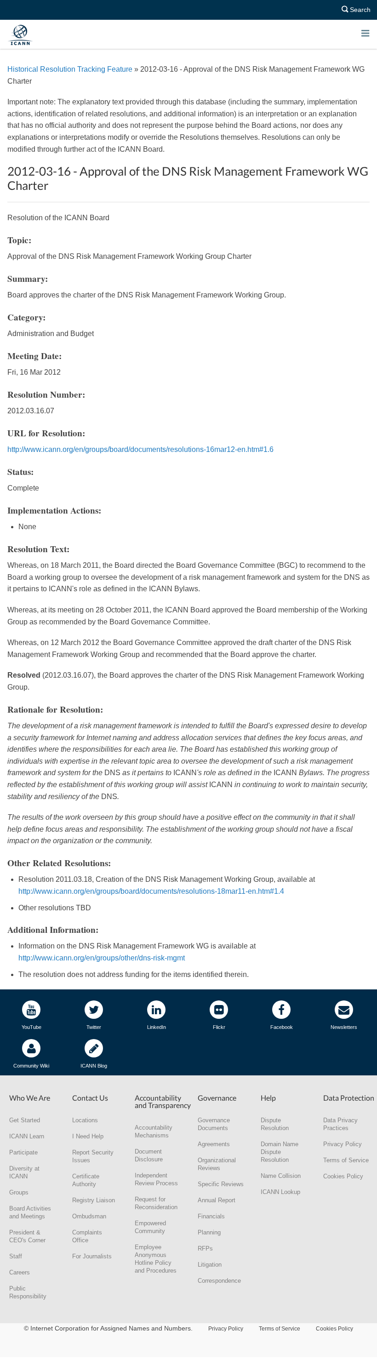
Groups (19, 1192)
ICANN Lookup (280, 1191)
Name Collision (281, 1175)
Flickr (219, 1027)
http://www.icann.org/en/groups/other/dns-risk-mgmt (101, 958)
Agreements (214, 1144)
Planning (209, 1232)
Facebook (281, 1027)
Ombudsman (89, 1216)
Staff (15, 1256)
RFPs (205, 1248)
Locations (85, 1120)
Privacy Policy (342, 1144)
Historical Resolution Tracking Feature (69, 69)
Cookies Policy (343, 1176)
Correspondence (219, 1280)
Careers (19, 1272)
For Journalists (92, 1256)
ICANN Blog (93, 1065)
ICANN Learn (26, 1136)
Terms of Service (346, 1160)
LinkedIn (156, 1027)
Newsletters (344, 1027)
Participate (23, 1152)
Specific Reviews (221, 1184)
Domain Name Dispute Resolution (279, 1152)
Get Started (24, 1120)
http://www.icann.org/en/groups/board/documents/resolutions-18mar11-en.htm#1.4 (151, 891)
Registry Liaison (93, 1200)
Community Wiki (31, 1065)
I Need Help (87, 1136)
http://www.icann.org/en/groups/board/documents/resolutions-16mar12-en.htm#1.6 (140, 449)
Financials (211, 1216)
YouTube (31, 1027)
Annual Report (216, 1200)
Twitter (93, 1027)
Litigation (210, 1264)
